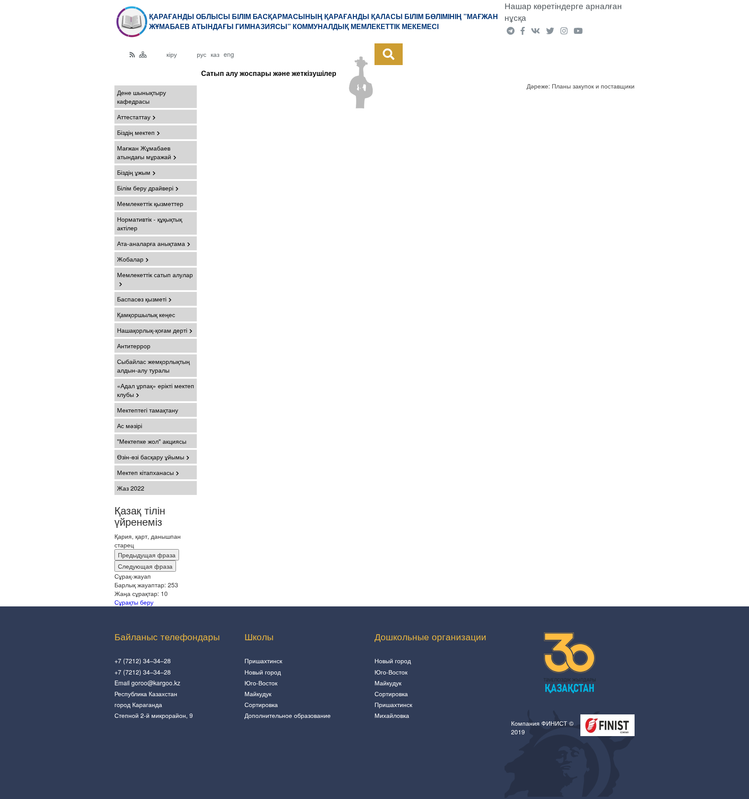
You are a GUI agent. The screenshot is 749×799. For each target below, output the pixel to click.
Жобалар (130, 259)
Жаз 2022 (130, 488)
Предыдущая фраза (147, 554)
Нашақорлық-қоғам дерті (152, 330)
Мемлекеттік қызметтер (150, 203)
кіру (171, 54)
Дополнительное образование (287, 715)
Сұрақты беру (133, 602)
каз (215, 54)
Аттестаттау (133, 116)
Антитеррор (133, 345)
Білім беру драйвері (145, 187)
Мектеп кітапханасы (145, 472)
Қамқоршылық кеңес (146, 314)
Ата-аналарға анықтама (151, 243)
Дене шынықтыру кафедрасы (141, 96)
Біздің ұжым (133, 172)
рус (201, 54)
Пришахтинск (263, 660)
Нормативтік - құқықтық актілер (149, 223)
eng (229, 54)
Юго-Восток (260, 682)
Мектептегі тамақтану (147, 410)
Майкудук (257, 693)
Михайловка (391, 715)
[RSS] (132, 54)
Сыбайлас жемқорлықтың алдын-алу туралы (153, 365)
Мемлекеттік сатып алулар (155, 274)
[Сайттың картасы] (143, 54)
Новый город (262, 672)
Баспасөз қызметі (141, 299)
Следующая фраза (145, 566)
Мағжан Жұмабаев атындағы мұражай (144, 152)
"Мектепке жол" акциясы (151, 441)
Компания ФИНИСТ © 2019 (542, 727)
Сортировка (261, 704)
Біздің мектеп (136, 132)
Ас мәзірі (129, 425)
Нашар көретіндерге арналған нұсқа (563, 11)
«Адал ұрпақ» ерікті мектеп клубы (155, 390)
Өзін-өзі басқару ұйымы (150, 456)
